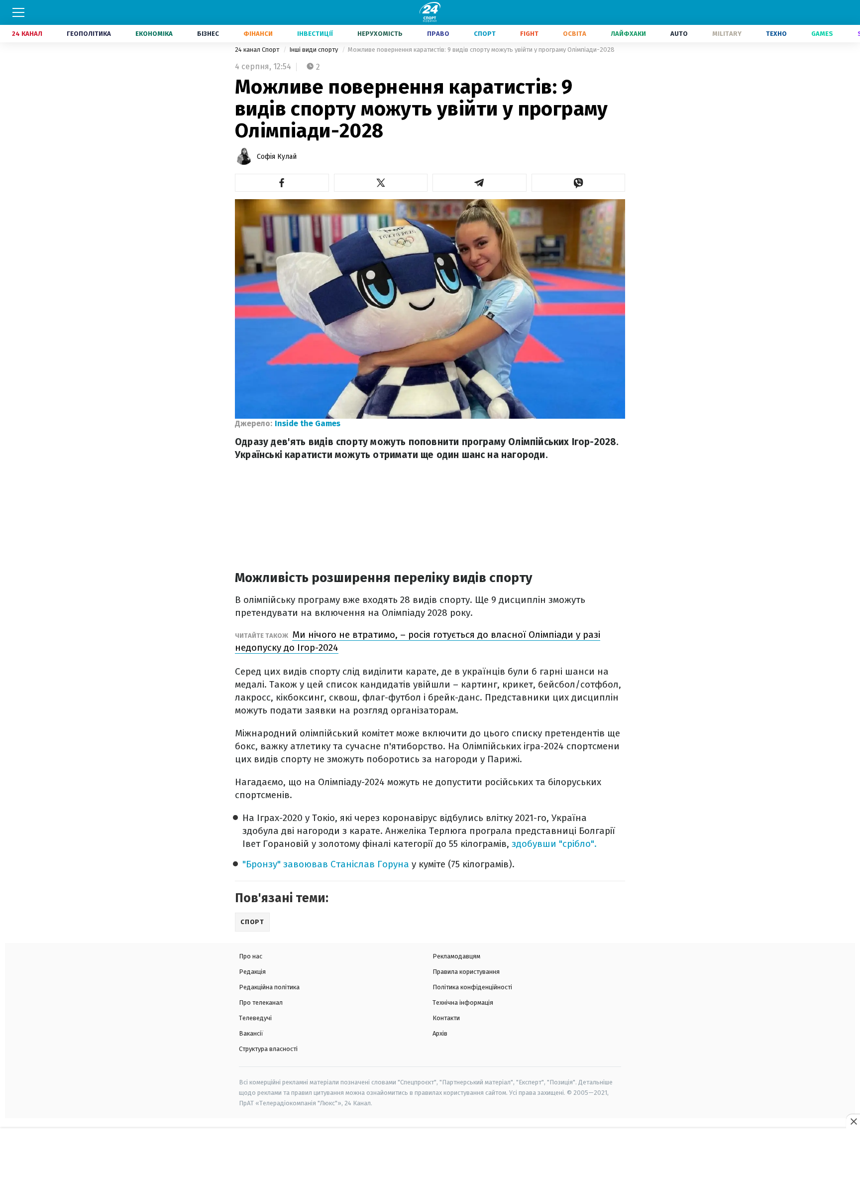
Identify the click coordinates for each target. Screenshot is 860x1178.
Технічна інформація (462, 1002)
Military (727, 33)
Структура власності (268, 1049)
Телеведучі (255, 1018)
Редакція (252, 971)
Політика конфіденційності (472, 987)
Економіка (154, 33)
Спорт (485, 33)
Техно (776, 33)
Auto (679, 33)
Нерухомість (380, 33)
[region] (430, 1153)
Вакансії (251, 1033)
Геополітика (89, 33)
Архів (439, 1033)
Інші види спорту (314, 49)
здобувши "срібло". (554, 843)
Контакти (446, 1018)
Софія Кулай (277, 156)
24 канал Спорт (258, 49)
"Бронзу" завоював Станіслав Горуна (325, 864)
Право (438, 33)
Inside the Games (307, 423)
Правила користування (466, 971)
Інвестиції (315, 33)
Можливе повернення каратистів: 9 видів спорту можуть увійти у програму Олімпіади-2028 (481, 49)
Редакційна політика (269, 987)
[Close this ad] (853, 1121)
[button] (282, 183)
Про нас (250, 956)
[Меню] (18, 12)
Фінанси (258, 33)
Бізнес (208, 33)
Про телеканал (261, 1002)
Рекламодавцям (456, 956)
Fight (529, 33)
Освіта (574, 33)
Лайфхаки (628, 33)
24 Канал (27, 33)
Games (822, 33)
